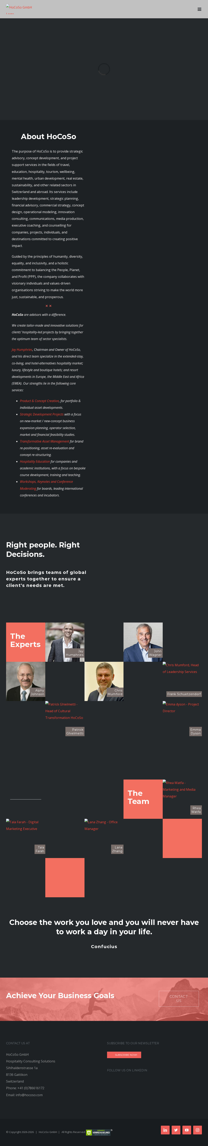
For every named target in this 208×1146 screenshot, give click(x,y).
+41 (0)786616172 (30, 1088)
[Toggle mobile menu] (200, 9)
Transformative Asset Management (44, 441)
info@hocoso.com (29, 1095)
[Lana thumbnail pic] (104, 822)
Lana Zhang (117, 849)
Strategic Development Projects (42, 414)
